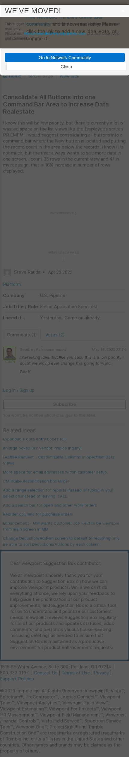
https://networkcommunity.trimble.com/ (55, 34)
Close (66, 66)
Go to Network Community (65, 57)
